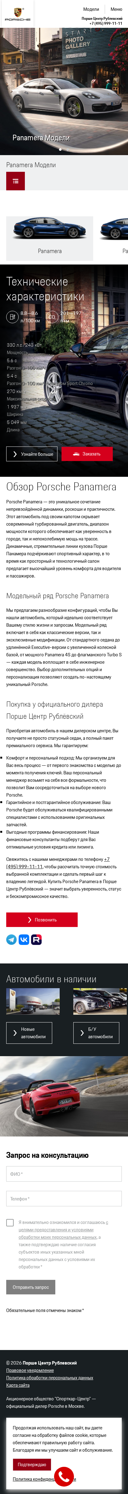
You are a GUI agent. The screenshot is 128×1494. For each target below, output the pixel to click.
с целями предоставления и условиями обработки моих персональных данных (63, 1229)
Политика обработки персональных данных (49, 1378)
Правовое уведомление (30, 1370)
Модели (91, 9)
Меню (116, 9)
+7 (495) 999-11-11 (105, 23)
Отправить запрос (31, 1287)
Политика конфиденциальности (44, 1479)
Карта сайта (18, 1385)
